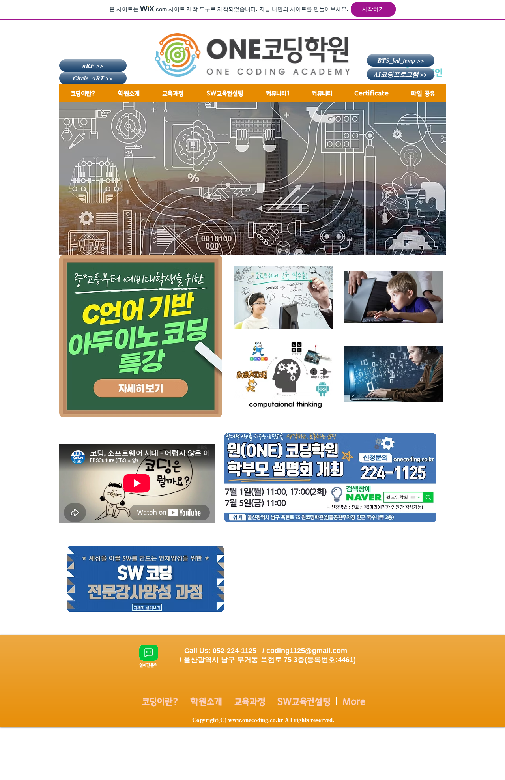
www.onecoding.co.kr (255, 719)
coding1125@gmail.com (306, 651)
